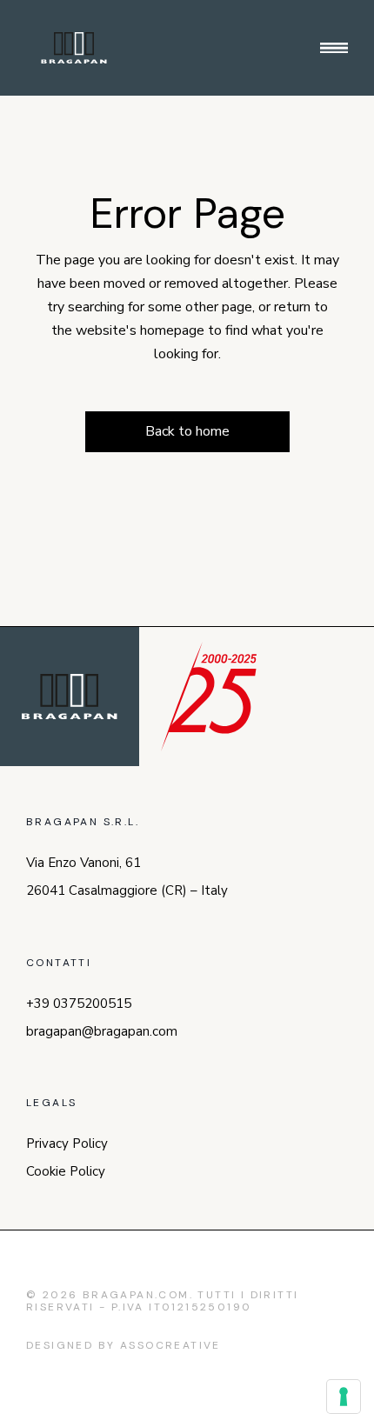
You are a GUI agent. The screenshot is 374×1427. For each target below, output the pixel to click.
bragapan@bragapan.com (101, 1031)
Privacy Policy (67, 1143)
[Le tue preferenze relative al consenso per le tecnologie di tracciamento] (343, 1396)
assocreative (170, 1345)
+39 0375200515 (78, 1003)
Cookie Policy (65, 1171)
